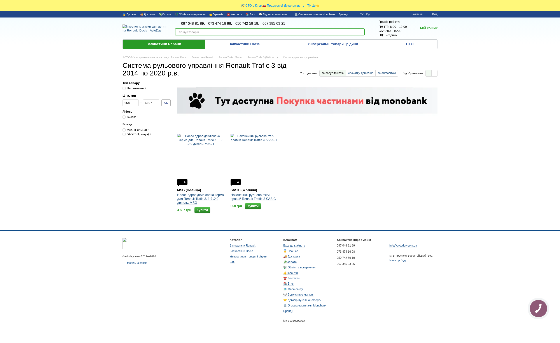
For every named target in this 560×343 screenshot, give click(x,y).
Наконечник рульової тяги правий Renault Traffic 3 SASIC (253, 197)
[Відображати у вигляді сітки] (429, 73)
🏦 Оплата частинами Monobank (314, 14)
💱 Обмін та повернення (190, 14)
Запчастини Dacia (244, 44)
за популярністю (333, 73)
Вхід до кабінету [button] (294, 245)
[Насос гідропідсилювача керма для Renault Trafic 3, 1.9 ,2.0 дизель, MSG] (200, 157)
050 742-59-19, (247, 23)
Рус (368, 14)
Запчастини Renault (164, 44)
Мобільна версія (136, 262)
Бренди (343, 14)
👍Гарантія (216, 14)
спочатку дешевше (360, 73)
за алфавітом (387, 73)
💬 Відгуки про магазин (273, 14)
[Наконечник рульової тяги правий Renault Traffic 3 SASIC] (254, 157)
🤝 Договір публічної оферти (302, 300)
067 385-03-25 (273, 23)
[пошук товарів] (361, 31)
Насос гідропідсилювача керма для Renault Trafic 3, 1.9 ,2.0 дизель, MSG (200, 199)
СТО (409, 44)
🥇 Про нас (129, 14)
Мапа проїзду (397, 260)
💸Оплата (165, 14)
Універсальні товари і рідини (333, 44)
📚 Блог (250, 14)
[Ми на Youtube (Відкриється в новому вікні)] (354, 14)
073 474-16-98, (220, 23)
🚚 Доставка (147, 14)
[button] (556, 5)
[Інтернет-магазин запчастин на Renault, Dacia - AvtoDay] (144, 243)
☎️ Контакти (234, 14)
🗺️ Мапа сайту (293, 289)
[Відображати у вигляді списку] (434, 73)
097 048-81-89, (193, 23)
